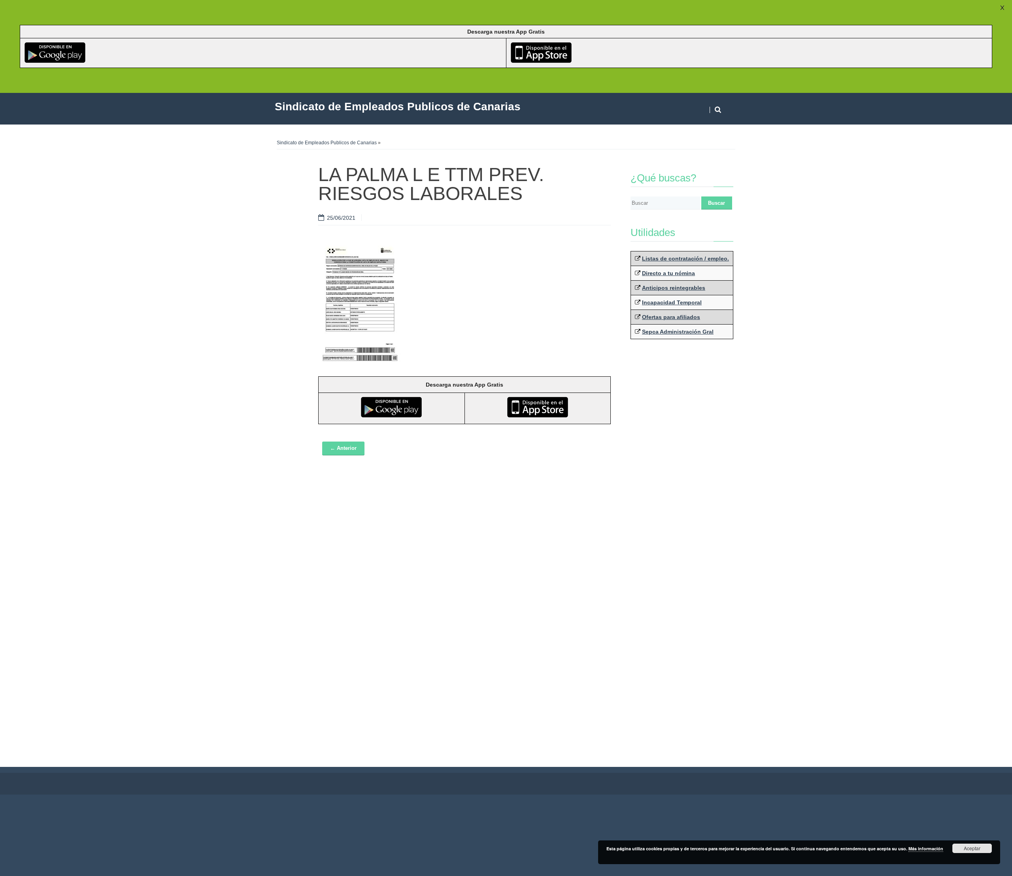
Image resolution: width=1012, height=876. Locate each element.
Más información (925, 848)
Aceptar (972, 848)
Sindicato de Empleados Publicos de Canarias (327, 142)
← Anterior (343, 448)
